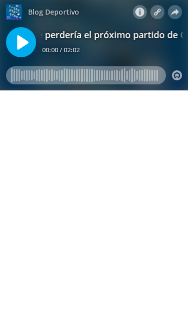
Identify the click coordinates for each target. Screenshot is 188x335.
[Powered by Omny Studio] (177, 75)
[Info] (140, 12)
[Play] (21, 42)
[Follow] (157, 12)
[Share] (175, 12)
